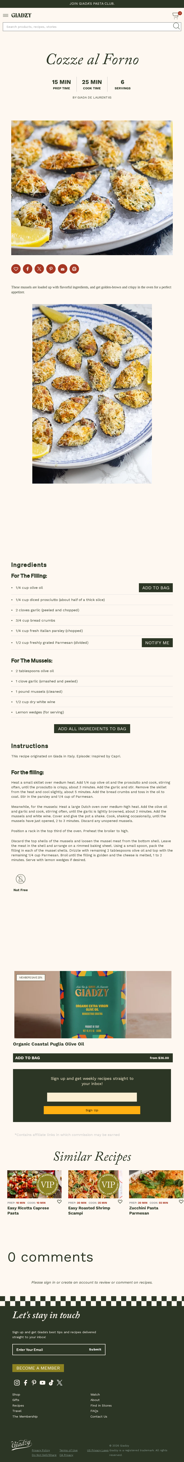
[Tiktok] (51, 1383)
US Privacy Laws (98, 1450)
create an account (77, 1282)
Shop (16, 1394)
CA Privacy (66, 1455)
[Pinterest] (34, 1383)
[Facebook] (25, 1383)
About (95, 1400)
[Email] (62, 269)
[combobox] (92, 26)
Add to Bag (27, 1057)
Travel (17, 1411)
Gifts (15, 1400)
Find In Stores (101, 1405)
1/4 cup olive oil (29, 587)
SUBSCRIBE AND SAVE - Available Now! (92, 4)
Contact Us (98, 1416)
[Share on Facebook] (27, 269)
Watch (95, 1394)
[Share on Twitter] (39, 269)
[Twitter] (59, 1383)
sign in (49, 1282)
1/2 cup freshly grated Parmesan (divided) (52, 642)
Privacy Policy (41, 1450)
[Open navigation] (5, 15)
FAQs (94, 1411)
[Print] (74, 269)
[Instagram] (17, 1383)
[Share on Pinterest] (51, 269)
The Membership (25, 1416)
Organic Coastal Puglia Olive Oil (48, 1044)
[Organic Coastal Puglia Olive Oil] (93, 1004)
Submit (95, 1349)
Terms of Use (68, 1450)
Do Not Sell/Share (43, 1455)
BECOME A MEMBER (38, 1368)
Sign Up (92, 1110)
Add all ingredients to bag (92, 728)
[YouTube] (42, 1383)
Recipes (18, 1405)
